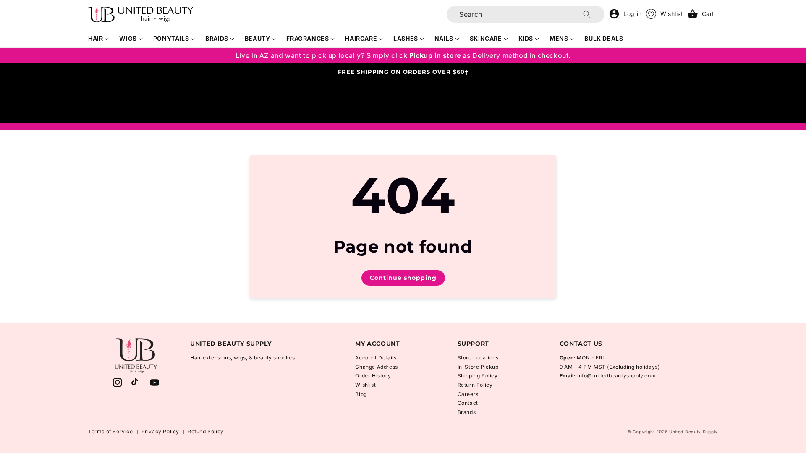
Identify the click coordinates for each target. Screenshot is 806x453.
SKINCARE (486, 38)
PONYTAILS (171, 38)
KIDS (525, 38)
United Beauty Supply (693, 431)
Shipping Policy (478, 375)
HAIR (95, 38)
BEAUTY (257, 38)
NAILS (443, 38)
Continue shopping (403, 277)
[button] (98, 38)
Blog (360, 394)
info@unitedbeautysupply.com (616, 375)
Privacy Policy (160, 431)
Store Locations (478, 357)
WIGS (127, 38)
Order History (373, 375)
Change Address (376, 367)
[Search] (587, 14)
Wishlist (365, 385)
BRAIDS (216, 38)
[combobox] (525, 14)
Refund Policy (206, 431)
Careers (468, 394)
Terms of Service (110, 431)
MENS (559, 38)
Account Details (375, 357)
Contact (468, 403)
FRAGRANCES (307, 38)
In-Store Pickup (478, 367)
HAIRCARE (361, 38)
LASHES (405, 38)
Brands (467, 412)
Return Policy (475, 385)
